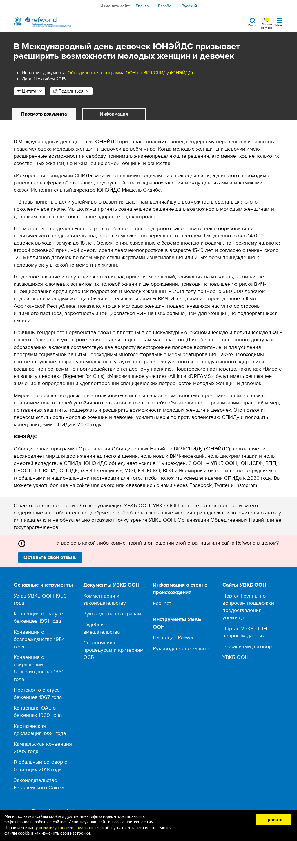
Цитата (29, 91)
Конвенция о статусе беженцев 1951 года (38, 617)
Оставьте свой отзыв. (50, 557)
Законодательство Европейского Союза (39, 783)
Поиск (252, 25)
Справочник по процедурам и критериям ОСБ (113, 650)
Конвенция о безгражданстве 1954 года (39, 639)
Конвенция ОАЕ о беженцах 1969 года (38, 711)
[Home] (43, 22)
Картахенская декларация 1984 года (40, 729)
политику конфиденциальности (69, 828)
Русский (189, 6)
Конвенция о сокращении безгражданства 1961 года (39, 668)
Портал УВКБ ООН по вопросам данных (248, 632)
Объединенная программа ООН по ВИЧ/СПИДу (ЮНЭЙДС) (130, 72)
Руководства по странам (112, 613)
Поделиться (71, 91)
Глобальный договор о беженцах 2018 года (40, 765)
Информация (114, 114)
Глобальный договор (247, 646)
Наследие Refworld (175, 637)
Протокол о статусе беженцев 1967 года (38, 693)
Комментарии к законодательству (104, 599)
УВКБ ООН (235, 657)
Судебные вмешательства (101, 628)
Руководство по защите (181, 648)
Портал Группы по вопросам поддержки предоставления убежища (248, 606)
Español (165, 6)
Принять (273, 819)
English (142, 6)
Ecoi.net (162, 603)
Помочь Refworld (266, 25)
